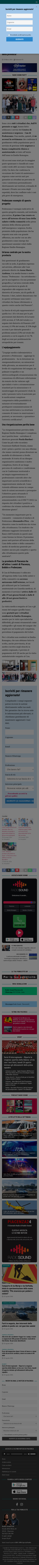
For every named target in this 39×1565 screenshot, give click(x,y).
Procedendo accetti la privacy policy (20, 35)
